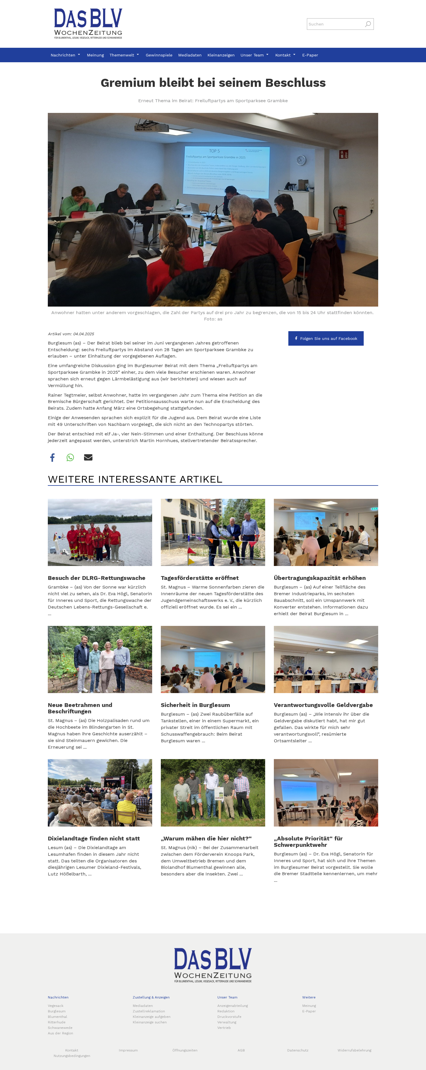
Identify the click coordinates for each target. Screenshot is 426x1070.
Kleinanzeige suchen (150, 1022)
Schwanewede (60, 1028)
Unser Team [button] (253, 55)
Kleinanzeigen (221, 55)
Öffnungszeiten (184, 1050)
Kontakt (71, 1050)
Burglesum (56, 1011)
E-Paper (310, 55)
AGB (241, 1050)
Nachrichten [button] (64, 55)
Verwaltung (226, 1022)
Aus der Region (60, 1033)
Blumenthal (57, 1017)
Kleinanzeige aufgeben (151, 1017)
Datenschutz (297, 1050)
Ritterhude (56, 1022)
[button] (52, 457)
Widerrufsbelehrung (354, 1050)
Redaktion (225, 1011)
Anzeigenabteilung (232, 1006)
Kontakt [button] (283, 55)
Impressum (128, 1050)
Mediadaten (190, 55)
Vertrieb (224, 1028)
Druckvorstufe (229, 1017)
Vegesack (55, 1006)
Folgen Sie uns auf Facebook (328, 338)
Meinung (95, 55)
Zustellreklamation (149, 1011)
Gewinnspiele (159, 55)
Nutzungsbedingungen (72, 1056)
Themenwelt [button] (123, 55)
